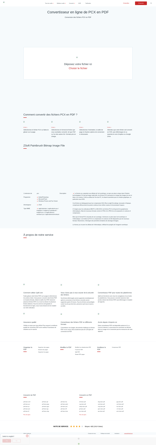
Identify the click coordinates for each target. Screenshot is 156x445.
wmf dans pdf (120, 404)
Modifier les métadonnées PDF (83, 347)
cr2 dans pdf (120, 408)
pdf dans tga (45, 408)
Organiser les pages (43, 352)
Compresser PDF (116, 347)
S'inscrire (141, 3)
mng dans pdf (101, 406)
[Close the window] (27, 436)
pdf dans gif (45, 401)
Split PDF (77, 352)
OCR (79, 3)
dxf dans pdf (82, 401)
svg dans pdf (82, 404)
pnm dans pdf (120, 411)
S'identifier (126, 3)
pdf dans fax (64, 401)
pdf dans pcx (26, 404)
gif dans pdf (82, 408)
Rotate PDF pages (80, 354)
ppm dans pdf (101, 408)
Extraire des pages (43, 349)
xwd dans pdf (101, 404)
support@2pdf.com (128, 433)
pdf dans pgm (45, 406)
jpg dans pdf (120, 401)
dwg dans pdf (101, 401)
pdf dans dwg (45, 411)
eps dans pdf (101, 411)
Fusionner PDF (79, 349)
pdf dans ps (26, 406)
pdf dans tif (26, 411)
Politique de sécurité (105, 433)
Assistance (117, 433)
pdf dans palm (64, 404)
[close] (78, 438)
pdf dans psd (64, 406)
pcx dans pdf (82, 411)
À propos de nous (92, 433)
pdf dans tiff (64, 408)
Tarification (88, 3)
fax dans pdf (120, 406)
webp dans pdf (83, 406)
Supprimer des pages (43, 347)
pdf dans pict (26, 408)
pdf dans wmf (26, 401)
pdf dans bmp (64, 411)
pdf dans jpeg (45, 404)
